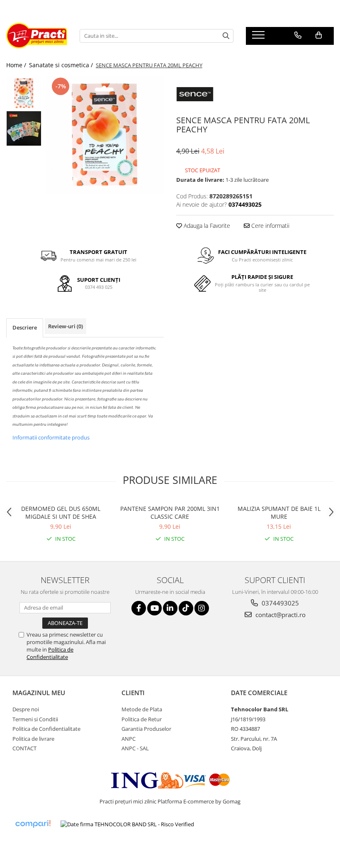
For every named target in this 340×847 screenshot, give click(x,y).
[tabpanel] (105, 135)
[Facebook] (138, 608)
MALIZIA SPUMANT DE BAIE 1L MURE (279, 512)
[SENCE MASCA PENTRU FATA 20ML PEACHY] (105, 135)
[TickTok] (186, 608)
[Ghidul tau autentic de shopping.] (33, 824)
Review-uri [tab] (65, 326)
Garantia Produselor (146, 728)
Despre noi (25, 709)
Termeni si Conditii (35, 719)
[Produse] (259, 37)
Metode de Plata (141, 709)
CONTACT (24, 748)
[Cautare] (226, 36)
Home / (17, 65)
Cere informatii (269, 225)
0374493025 (279, 603)
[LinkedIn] (170, 608)
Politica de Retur (141, 719)
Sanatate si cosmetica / (62, 65)
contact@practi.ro (280, 614)
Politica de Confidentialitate (50, 653)
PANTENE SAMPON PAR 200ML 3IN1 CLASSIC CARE (170, 512)
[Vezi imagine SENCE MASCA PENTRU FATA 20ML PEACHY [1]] (24, 128)
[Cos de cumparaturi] (319, 35)
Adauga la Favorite (206, 225)
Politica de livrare (33, 738)
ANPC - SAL (135, 748)
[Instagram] (201, 608)
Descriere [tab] (24, 327)
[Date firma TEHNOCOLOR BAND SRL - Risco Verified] (127, 824)
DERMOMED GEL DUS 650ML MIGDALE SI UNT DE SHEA (60, 512)
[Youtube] (154, 608)
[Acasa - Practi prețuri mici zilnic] (36, 36)
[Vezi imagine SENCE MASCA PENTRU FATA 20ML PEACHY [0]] (24, 93)
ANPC (128, 738)
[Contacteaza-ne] (298, 35)
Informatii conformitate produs (51, 437)
